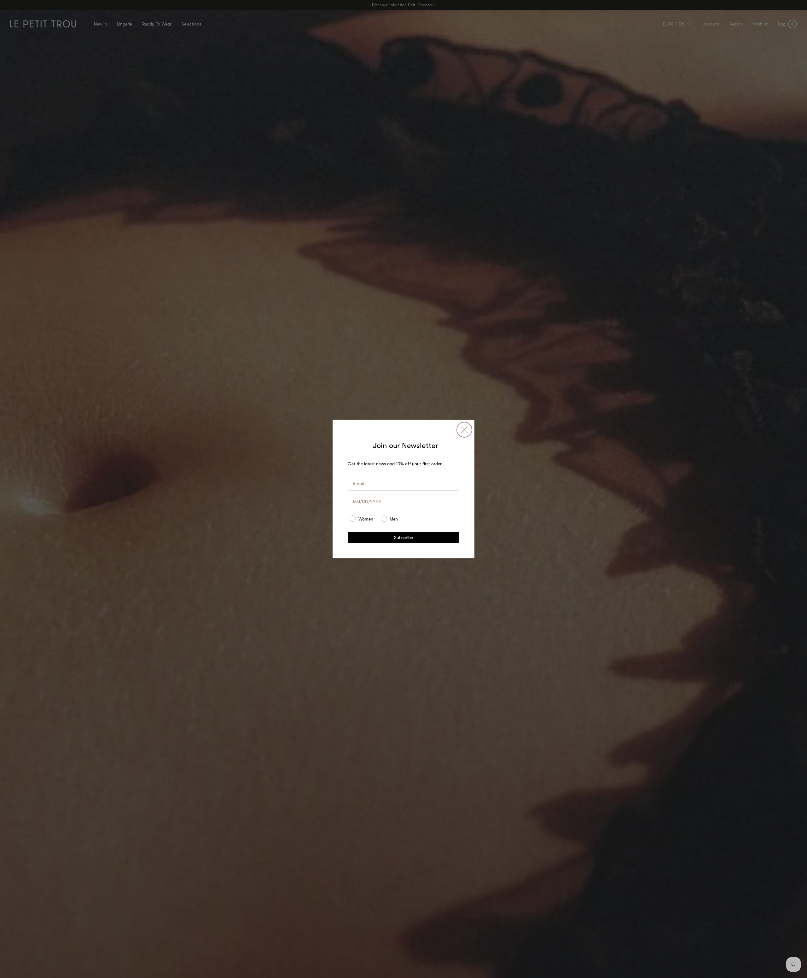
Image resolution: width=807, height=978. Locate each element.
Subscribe (403, 537)
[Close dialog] (464, 429)
